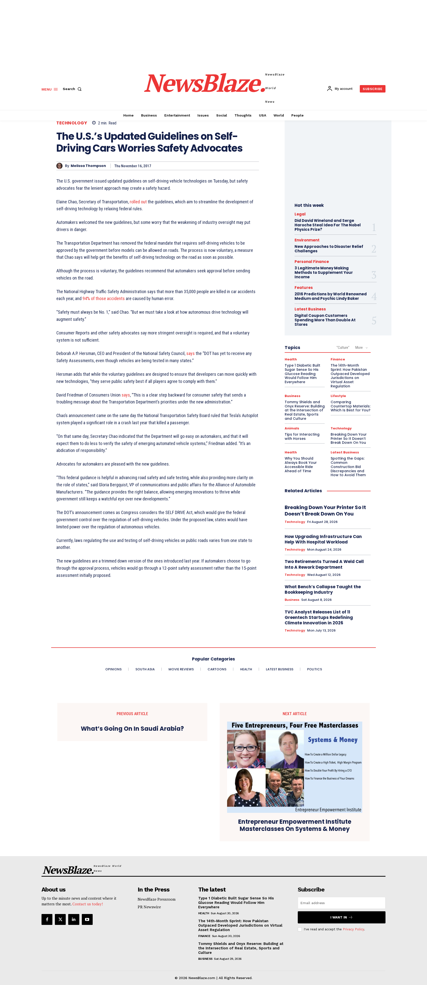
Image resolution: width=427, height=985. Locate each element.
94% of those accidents (104, 298)
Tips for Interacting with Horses (302, 436)
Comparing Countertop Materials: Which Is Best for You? (350, 406)
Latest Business (310, 309)
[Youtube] (87, 919)
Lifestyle (338, 396)
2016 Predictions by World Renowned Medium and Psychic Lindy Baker (331, 296)
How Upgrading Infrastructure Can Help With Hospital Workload (323, 539)
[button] (73, 89)
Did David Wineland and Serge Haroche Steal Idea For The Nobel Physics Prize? (328, 225)
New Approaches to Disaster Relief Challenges (329, 249)
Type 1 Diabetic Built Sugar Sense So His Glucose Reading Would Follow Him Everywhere (302, 373)
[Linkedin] (73, 919)
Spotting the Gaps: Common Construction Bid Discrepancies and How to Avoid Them (348, 466)
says (190, 353)
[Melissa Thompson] (60, 166)
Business (292, 396)
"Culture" (343, 347)
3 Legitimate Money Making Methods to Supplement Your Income (324, 272)
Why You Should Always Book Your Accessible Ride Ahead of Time (301, 464)
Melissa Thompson (88, 166)
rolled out (138, 201)
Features (304, 287)
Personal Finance (312, 261)
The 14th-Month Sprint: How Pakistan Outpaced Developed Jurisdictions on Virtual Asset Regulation (350, 376)
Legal (300, 214)
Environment (307, 240)
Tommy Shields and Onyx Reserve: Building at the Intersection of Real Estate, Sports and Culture (305, 410)
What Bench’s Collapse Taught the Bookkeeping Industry (323, 589)
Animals (292, 428)
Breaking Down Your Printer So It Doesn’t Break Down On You (349, 438)
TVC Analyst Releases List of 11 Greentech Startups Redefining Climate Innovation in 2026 (319, 617)
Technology (71, 123)
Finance (338, 359)
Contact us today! (87, 903)
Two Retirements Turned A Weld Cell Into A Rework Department (324, 564)
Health (291, 359)
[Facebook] (47, 919)
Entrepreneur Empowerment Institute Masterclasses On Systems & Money (294, 825)
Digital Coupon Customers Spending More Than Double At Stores (325, 320)
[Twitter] (60, 919)
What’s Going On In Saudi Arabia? (132, 728)
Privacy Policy (353, 929)
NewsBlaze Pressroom (156, 899)
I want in (338, 917)
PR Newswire (149, 907)
